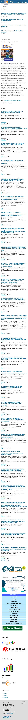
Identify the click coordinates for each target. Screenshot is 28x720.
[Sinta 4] (14, 572)
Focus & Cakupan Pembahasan (14, 603)
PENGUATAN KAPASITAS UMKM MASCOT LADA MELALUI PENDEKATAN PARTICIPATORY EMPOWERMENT (12, 113)
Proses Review (14, 601)
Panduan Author (14, 605)
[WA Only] (12, 630)
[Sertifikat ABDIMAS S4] (14, 591)
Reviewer (14, 599)
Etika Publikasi (14, 613)
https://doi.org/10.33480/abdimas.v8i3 (12, 100)
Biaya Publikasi (14, 607)
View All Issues (4, 560)
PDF (4, 123)
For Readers (4, 693)
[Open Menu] (1, 1)
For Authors (4, 695)
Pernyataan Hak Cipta (14, 611)
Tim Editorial (14, 597)
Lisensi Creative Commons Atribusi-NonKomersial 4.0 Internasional (8, 715)
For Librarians (5, 697)
